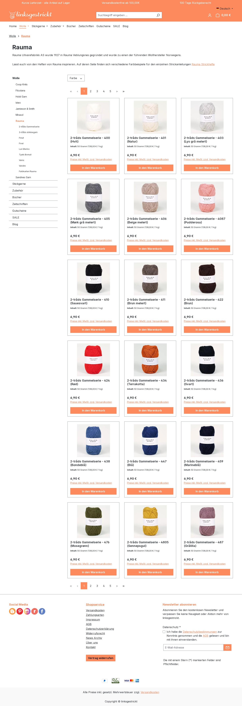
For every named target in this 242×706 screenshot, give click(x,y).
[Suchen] (158, 15)
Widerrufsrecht (95, 633)
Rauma (20, 121)
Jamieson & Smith (25, 108)
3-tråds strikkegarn (28, 132)
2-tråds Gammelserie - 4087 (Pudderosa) (204, 220)
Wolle (16, 78)
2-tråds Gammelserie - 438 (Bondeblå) (90, 463)
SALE (15, 217)
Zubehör (17, 190)
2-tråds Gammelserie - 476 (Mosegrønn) (89, 544)
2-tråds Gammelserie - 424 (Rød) (90, 382)
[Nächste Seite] (117, 91)
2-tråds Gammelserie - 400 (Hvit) (90, 139)
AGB (89, 624)
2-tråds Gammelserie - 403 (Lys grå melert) (204, 139)
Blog (15, 224)
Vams (21, 160)
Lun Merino (24, 149)
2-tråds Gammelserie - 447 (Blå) (147, 463)
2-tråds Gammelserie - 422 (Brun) (203, 301)
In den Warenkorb (93, 167)
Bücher (17, 197)
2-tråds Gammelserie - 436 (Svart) (203, 382)
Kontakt (90, 647)
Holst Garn (21, 96)
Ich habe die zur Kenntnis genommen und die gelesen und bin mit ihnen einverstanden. (198, 635)
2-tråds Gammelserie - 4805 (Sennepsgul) (148, 544)
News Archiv (94, 638)
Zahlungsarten (95, 615)
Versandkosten (95, 610)
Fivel (21, 143)
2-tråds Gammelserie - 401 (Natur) (146, 139)
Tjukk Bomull (25, 154)
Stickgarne (19, 183)
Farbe (74, 78)
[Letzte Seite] (123, 91)
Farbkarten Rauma (27, 171)
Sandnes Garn (23, 177)
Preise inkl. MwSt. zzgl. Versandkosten (91, 159)
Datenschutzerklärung (100, 628)
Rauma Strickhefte (203, 64)
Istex (18, 102)
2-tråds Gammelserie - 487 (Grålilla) (203, 544)
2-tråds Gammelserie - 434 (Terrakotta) (147, 382)
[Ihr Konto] (210, 15)
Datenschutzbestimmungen (200, 631)
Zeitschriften (20, 204)
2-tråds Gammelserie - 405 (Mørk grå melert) (90, 220)
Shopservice (95, 604)
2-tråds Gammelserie (29, 126)
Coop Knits (21, 84)
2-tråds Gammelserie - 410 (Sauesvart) (89, 301)
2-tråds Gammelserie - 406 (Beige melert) (147, 220)
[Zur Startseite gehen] (30, 15)
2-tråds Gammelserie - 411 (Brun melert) (146, 301)
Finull (21, 138)
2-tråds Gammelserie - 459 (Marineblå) (203, 463)
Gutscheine (19, 210)
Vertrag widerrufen (100, 658)
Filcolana (20, 90)
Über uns (92, 642)
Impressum (93, 619)
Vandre (22, 166)
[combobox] (125, 15)
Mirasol (19, 114)
